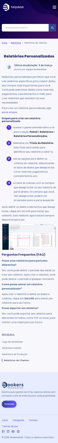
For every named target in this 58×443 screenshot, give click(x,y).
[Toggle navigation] (54, 7)
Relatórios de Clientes (16, 360)
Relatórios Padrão (11, 348)
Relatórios (16, 42)
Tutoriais (9, 404)
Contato (33, 420)
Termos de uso (10, 426)
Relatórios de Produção (15, 354)
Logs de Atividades (12, 341)
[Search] (52, 28)
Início (4, 42)
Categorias (18, 420)
